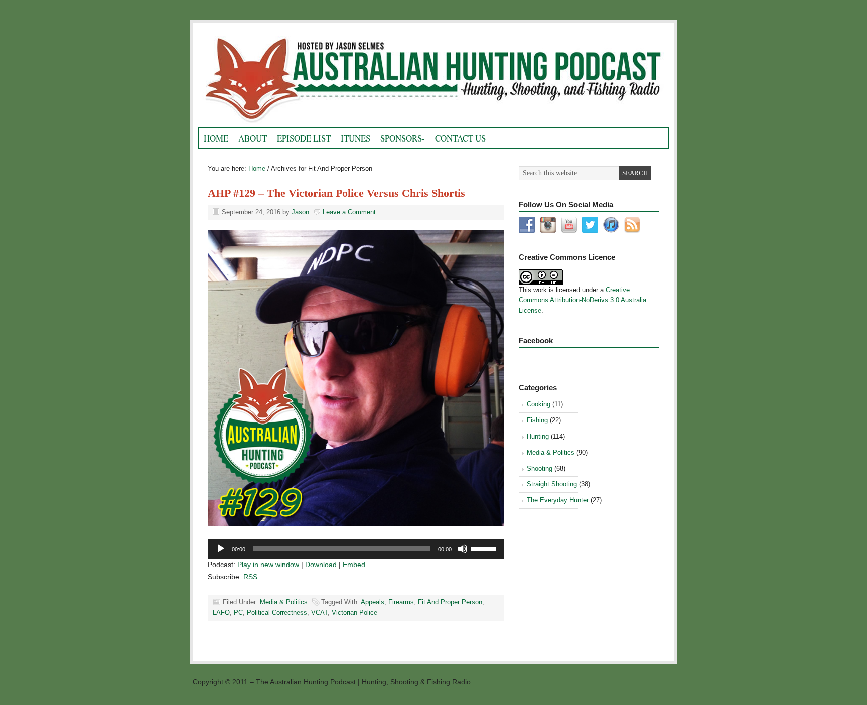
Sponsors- (402, 138)
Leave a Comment (349, 212)
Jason (300, 212)
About (252, 138)
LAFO (221, 612)
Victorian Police (354, 612)
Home (216, 138)
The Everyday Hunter (558, 500)
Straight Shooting (552, 484)
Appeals (372, 602)
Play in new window (268, 564)
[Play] (221, 549)
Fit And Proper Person (450, 602)
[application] (356, 549)
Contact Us (460, 138)
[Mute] (463, 549)
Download (321, 564)
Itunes (355, 138)
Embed (354, 564)
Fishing (537, 420)
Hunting (538, 436)
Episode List (304, 138)
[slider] (485, 548)
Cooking (538, 404)
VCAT (319, 612)
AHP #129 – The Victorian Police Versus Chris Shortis (336, 193)
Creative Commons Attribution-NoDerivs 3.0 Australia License (582, 300)
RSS (250, 577)
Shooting (539, 468)
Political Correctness (277, 612)
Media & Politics (284, 602)
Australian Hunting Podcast (311, 77)
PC (238, 612)
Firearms (401, 602)
